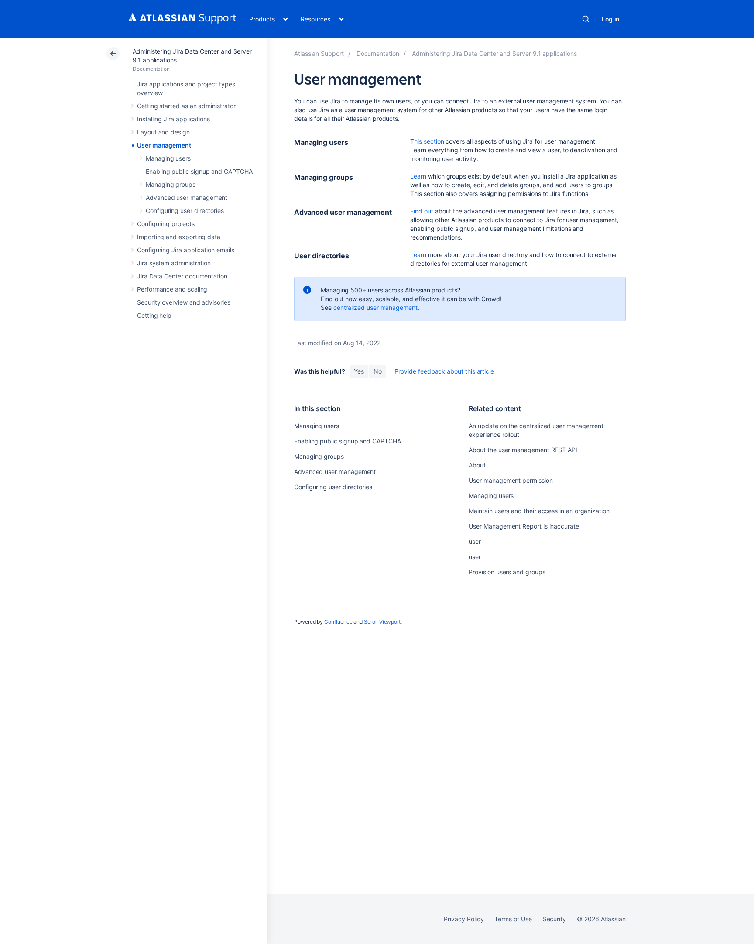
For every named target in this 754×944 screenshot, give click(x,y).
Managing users (168, 158)
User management (164, 145)
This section (427, 141)
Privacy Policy (463, 919)
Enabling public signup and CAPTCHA (199, 171)
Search (586, 19)
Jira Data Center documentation (182, 276)
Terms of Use (512, 919)
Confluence (338, 621)
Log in (610, 19)
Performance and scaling (172, 289)
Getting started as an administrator (186, 106)
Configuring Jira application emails (185, 250)
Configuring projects (166, 223)
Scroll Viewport (382, 621)
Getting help (154, 315)
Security (554, 919)
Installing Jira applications (173, 119)
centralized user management (375, 307)
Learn (418, 176)
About (477, 465)
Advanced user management (186, 197)
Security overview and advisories (183, 302)
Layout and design (163, 132)
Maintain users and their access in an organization (539, 511)
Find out (421, 211)
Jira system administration (174, 263)
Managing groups (170, 184)
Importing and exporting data (178, 236)
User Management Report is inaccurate (524, 526)
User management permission (510, 480)
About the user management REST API (523, 449)
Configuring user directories (185, 210)
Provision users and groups (507, 572)
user (475, 541)
